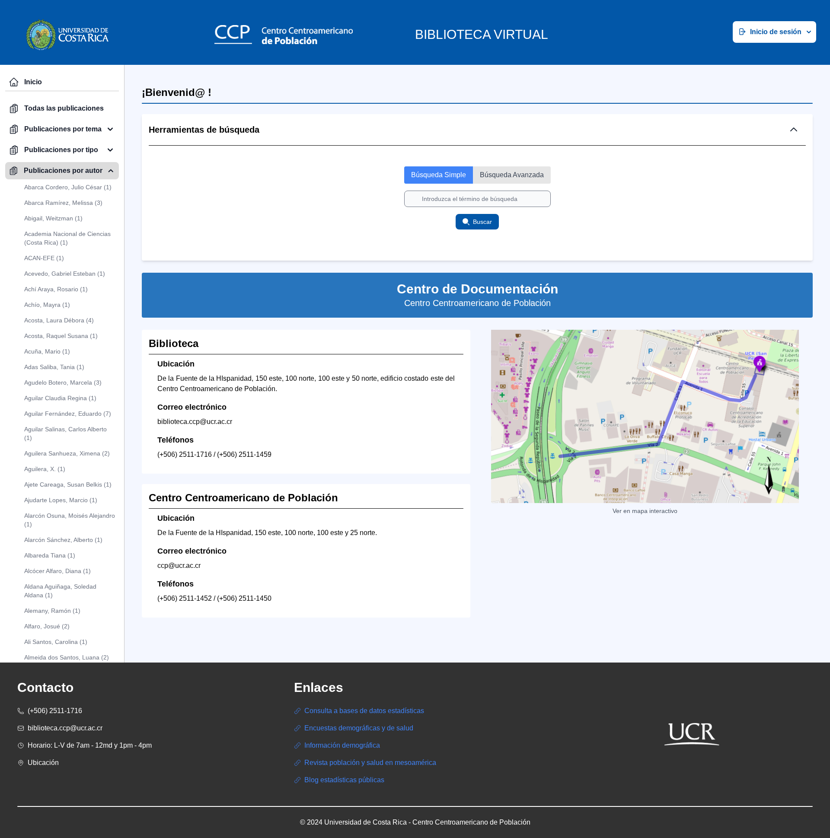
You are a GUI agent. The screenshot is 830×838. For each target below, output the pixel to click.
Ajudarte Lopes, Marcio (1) (60, 500)
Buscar (482, 221)
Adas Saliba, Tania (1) (54, 366)
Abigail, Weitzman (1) (53, 218)
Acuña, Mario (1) (47, 351)
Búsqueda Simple (438, 174)
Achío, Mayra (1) (47, 304)
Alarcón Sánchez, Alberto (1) (63, 539)
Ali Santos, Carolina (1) (55, 641)
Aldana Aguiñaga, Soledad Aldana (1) (60, 591)
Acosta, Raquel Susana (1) (61, 335)
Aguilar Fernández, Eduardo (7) (67, 413)
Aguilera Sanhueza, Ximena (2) (67, 453)
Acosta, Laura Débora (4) (59, 320)
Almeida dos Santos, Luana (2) (66, 657)
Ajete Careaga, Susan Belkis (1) (68, 484)
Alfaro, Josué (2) (47, 626)
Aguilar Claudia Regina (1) (60, 398)
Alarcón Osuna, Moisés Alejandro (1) (69, 520)
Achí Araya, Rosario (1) (56, 289)
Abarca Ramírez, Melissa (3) (63, 202)
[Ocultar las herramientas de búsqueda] (794, 129)
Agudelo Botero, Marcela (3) (63, 382)
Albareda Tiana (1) (49, 555)
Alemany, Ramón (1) (52, 610)
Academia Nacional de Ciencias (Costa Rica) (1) (67, 238)
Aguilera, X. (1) (44, 468)
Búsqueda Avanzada (512, 174)
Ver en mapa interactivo (645, 510)
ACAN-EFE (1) (44, 258)
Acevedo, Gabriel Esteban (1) (64, 273)
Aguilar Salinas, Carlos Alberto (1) (65, 433)
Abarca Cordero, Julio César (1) (68, 187)
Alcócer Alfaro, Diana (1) (57, 570)
